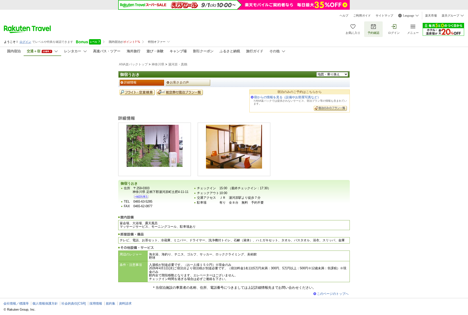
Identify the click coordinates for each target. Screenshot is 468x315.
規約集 (110, 303)
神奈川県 (158, 64)
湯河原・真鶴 (177, 64)
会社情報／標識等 (16, 303)
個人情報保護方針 (45, 303)
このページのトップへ (333, 294)
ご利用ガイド (362, 15)
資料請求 (125, 303)
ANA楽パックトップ (133, 64)
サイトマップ (384, 15)
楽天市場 (431, 15)
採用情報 (95, 303)
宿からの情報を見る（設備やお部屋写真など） (287, 97)
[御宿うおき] (141, 196)
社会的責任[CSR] (73, 303)
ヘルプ (344, 15)
